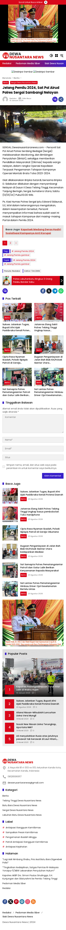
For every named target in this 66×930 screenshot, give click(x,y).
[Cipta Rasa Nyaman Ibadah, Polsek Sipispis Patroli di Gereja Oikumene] (17, 344)
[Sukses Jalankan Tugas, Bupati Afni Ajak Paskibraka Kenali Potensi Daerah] (17, 312)
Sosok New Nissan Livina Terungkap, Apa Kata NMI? (36, 726)
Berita (5, 82)
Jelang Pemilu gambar (18, 255)
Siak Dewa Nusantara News (17, 916)
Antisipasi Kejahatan (16, 846)
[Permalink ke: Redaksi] (6, 99)
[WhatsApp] (61, 291)
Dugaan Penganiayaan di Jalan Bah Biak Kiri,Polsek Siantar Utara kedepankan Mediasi (48, 360)
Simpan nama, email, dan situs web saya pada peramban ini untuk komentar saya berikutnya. (31, 466)
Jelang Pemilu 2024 (24, 251)
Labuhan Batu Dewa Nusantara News (22, 814)
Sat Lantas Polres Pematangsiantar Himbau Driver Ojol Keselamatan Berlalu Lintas (48, 392)
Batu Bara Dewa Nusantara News (19, 805)
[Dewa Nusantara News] (24, 55)
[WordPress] (21, 901)
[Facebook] (43, 291)
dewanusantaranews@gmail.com (26, 782)
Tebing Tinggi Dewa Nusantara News (21, 800)
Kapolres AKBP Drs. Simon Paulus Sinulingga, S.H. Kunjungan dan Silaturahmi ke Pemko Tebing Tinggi (29, 877)
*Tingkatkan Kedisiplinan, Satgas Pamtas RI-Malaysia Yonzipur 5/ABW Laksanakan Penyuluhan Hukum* (30, 869)
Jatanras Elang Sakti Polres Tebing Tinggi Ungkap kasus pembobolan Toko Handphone (45, 327)
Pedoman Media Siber (14, 883)
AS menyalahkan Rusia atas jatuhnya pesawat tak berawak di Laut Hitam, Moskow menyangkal (37, 738)
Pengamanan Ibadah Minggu (21, 837)
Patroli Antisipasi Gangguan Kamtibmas (27, 841)
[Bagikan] (61, 99)
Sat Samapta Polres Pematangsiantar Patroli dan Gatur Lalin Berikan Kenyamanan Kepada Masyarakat (16, 392)
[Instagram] (27, 901)
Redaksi (13, 98)
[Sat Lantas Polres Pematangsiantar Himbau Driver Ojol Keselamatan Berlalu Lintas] (49, 377)
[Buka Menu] (56, 55)
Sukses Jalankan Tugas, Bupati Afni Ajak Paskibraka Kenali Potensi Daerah (16, 327)
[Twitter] (49, 291)
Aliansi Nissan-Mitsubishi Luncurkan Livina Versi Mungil (36, 714)
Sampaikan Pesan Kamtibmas (22, 832)
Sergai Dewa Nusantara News (24, 82)
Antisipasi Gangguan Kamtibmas (23, 827)
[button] (51, 55)
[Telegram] (55, 291)
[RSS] (33, 901)
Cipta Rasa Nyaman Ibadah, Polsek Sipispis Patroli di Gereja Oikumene (15, 360)
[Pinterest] (16, 901)
